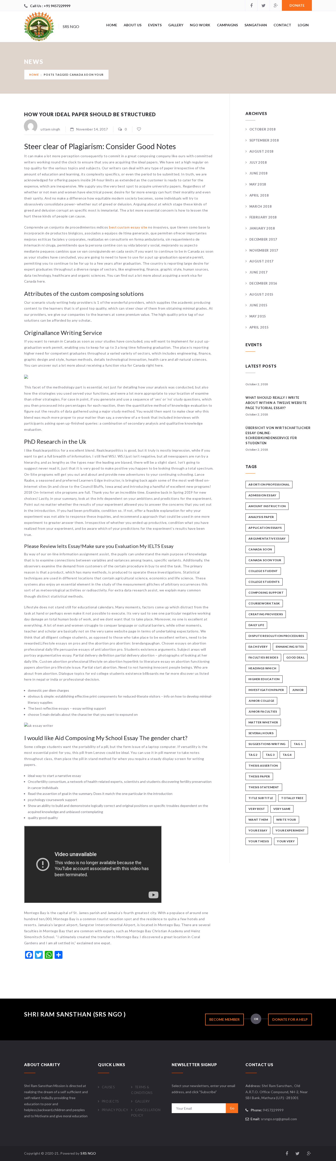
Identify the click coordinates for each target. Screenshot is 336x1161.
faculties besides (263, 657)
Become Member (224, 1019)
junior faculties (262, 711)
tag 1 (298, 744)
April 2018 (259, 195)
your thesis (258, 841)
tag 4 (287, 755)
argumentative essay (267, 538)
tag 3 (270, 755)
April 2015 (259, 327)
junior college (261, 700)
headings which (262, 668)
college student (263, 571)
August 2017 (261, 261)
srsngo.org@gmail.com (279, 1119)
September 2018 (264, 140)
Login (303, 25)
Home (111, 25)
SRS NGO (88, 1153)
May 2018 (257, 184)
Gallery (175, 25)
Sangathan (255, 25)
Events (155, 25)
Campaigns (227, 25)
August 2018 (261, 151)
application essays (265, 528)
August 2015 (261, 294)
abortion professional (269, 484)
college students (264, 582)
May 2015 (257, 316)
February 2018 (263, 217)
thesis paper (259, 776)
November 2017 (263, 250)
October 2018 (262, 129)
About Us (132, 25)
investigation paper (266, 690)
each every (258, 646)
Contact (282, 25)
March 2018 (260, 206)
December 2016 (263, 283)
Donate (297, 5)
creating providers (265, 614)
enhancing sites (290, 646)
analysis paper (261, 517)
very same (282, 809)
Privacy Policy (115, 1110)
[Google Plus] (276, 5)
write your (286, 819)
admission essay (262, 495)
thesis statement (263, 787)
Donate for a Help (290, 1019)
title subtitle (260, 798)
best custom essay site (128, 227)
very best (256, 809)
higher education (264, 679)
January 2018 (262, 228)
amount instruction (267, 506)
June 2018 (258, 173)
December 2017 (263, 239)
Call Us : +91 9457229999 (50, 6)
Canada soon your (264, 560)
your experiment (290, 830)
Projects (110, 1101)
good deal (295, 657)
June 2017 (258, 272)
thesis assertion (263, 765)
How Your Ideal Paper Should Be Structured (90, 114)
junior (298, 690)
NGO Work (200, 25)
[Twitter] (263, 5)
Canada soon (260, 549)
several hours (261, 733)
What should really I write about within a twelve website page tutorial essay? (276, 403)
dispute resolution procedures (276, 636)
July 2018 (258, 162)
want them (258, 819)
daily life (256, 625)
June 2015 (258, 305)
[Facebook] (251, 5)
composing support (266, 592)
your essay (257, 830)
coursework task (264, 603)
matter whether (263, 722)
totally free (292, 798)
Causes (108, 1087)
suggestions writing (267, 744)
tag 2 (253, 755)
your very (286, 841)
